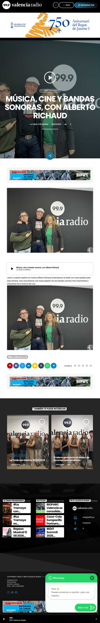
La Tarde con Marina (50, 91)
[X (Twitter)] (8, 592)
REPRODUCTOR (86, 5)
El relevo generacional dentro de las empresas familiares (71, 459)
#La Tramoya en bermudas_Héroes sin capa (21, 525)
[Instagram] (12, 592)
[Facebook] (16, 592)
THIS (43, 576)
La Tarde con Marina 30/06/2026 (27, 460)
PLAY (66, 5)
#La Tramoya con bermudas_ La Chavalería (21, 513)
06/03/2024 (55, 124)
